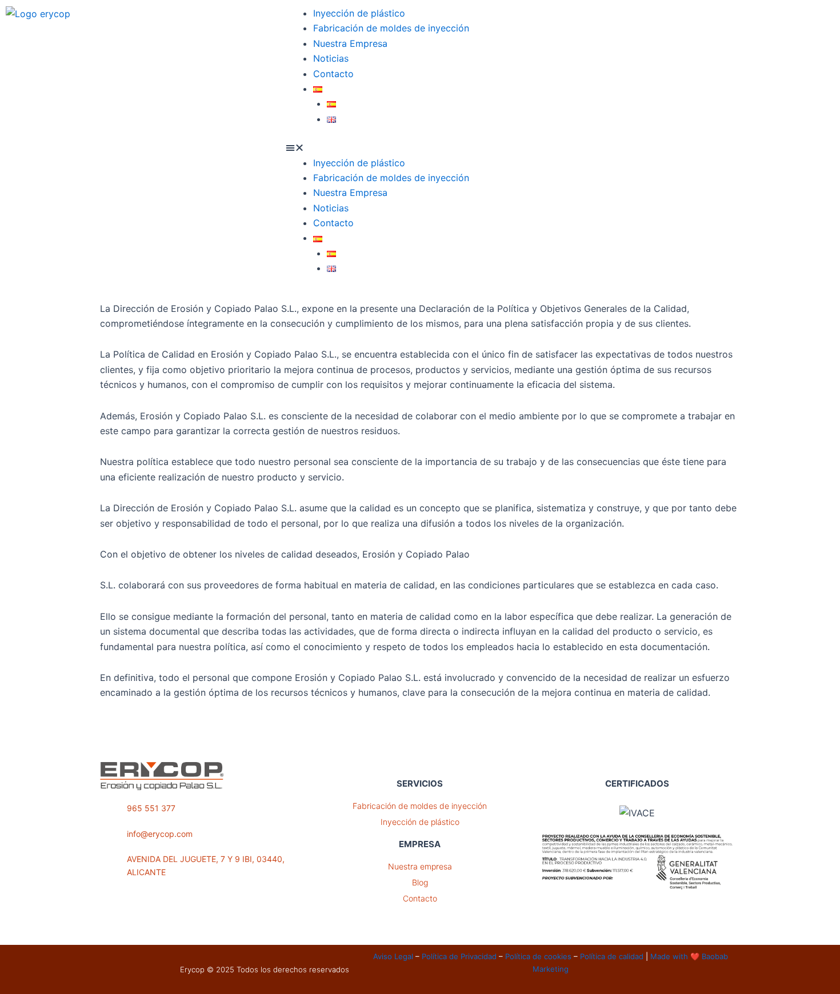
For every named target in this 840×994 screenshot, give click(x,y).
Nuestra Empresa (350, 43)
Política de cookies (538, 956)
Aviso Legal (393, 956)
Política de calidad (611, 956)
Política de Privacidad (459, 956)
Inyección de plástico (359, 13)
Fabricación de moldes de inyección (391, 28)
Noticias (331, 58)
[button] (420, 147)
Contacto (333, 73)
